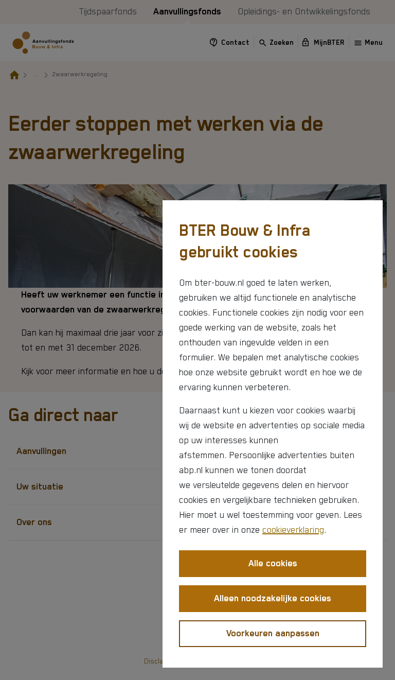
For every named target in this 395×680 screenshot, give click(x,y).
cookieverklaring (293, 530)
